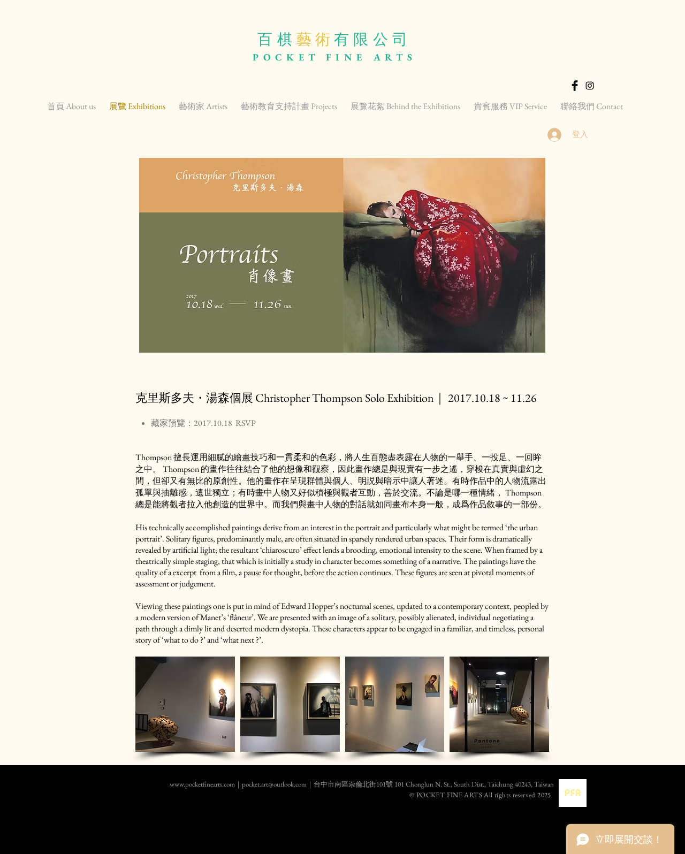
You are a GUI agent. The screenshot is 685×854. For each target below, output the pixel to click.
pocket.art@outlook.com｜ (278, 784)
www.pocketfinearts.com (165, 784)
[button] (185, 704)
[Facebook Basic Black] (574, 85)
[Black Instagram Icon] (589, 85)
